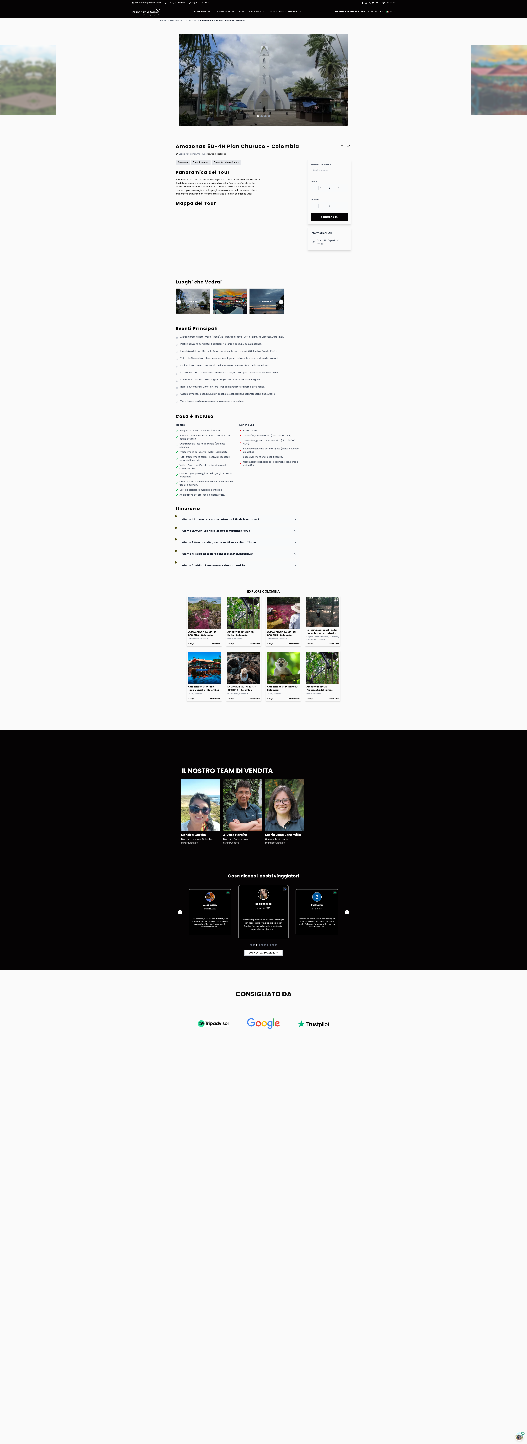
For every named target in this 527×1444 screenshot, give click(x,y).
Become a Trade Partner (349, 11)
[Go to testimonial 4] (259, 945)
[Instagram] (366, 3)
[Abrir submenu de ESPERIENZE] (209, 11)
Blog (241, 11)
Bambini (315, 199)
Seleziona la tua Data (321, 164)
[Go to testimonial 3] (256, 945)
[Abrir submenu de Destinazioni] (233, 11)
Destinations (176, 20)
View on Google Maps (217, 154)
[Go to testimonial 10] (276, 945)
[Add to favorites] (342, 146)
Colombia (191, 20)
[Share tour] (348, 146)
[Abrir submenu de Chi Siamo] (263, 11)
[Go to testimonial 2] (254, 945)
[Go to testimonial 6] (265, 945)
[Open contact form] (519, 1436)
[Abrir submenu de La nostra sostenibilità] (300, 11)
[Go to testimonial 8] (270, 945)
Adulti (314, 181)
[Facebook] (362, 3)
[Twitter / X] (370, 3)
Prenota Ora (329, 217)
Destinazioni (223, 11)
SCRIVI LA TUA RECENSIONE (262, 952)
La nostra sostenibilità (284, 11)
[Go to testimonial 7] (267, 945)
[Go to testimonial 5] (262, 945)
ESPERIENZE (200, 11)
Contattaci (375, 11)
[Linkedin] (373, 3)
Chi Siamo (255, 11)
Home (163, 20)
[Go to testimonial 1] (251, 945)
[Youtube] (377, 3)
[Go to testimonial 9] (273, 945)
